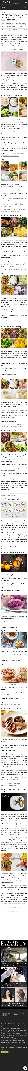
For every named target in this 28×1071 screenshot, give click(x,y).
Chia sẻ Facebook (26, 30)
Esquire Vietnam (17, 1014)
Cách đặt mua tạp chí (5, 1014)
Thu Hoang (7, 30)
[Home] (25, 1068)
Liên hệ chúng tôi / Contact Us (20, 1013)
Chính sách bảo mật (4, 1015)
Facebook (13, 3)
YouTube (18, 3)
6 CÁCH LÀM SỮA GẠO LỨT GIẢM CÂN (14, 269)
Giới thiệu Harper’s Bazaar (5, 1013)
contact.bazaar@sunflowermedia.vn (12, 1045)
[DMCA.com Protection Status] (5, 1051)
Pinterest (26, 32)
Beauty (3, 12)
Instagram (16, 3)
